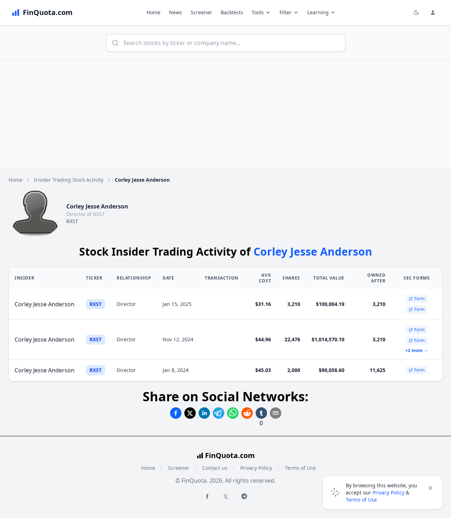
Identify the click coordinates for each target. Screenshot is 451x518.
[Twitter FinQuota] (226, 496)
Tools (258, 12)
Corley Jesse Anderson (45, 304)
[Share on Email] (275, 413)
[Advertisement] (226, 114)
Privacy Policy (256, 467)
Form (419, 299)
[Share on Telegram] (218, 413)
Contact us (214, 467)
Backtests (232, 12)
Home (153, 12)
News (175, 12)
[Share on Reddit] (247, 413)
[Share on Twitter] (190, 413)
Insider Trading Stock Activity (68, 179)
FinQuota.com (230, 455)
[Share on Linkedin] (204, 413)
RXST (72, 221)
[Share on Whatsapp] (233, 413)
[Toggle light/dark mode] (416, 12)
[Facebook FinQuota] (207, 496)
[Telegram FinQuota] (244, 496)
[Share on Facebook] (175, 413)
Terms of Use (300, 467)
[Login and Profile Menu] (433, 12)
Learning (318, 12)
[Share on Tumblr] (261, 413)
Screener (201, 12)
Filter (286, 12)
